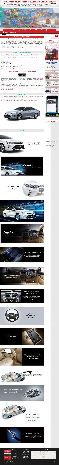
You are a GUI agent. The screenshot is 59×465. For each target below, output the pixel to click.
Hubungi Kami (13, 32)
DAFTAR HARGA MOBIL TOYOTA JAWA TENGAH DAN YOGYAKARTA (15, 55)
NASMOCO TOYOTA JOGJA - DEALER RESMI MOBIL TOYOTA (29, 2)
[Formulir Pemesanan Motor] (52, 90)
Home (6, 30)
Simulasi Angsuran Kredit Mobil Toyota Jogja (22, 86)
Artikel (43, 30)
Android (49, 30)
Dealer (16, 30)
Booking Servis (25, 456)
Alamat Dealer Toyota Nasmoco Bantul (21, 100)
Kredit (38, 30)
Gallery (6, 32)
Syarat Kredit (25, 453)
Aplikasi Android (25, 458)
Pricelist (22, 30)
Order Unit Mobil (26, 457)
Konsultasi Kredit (26, 452)
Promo (27, 30)
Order (33, 30)
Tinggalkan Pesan (26, 451)
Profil (11, 30)
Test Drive (24, 455)
